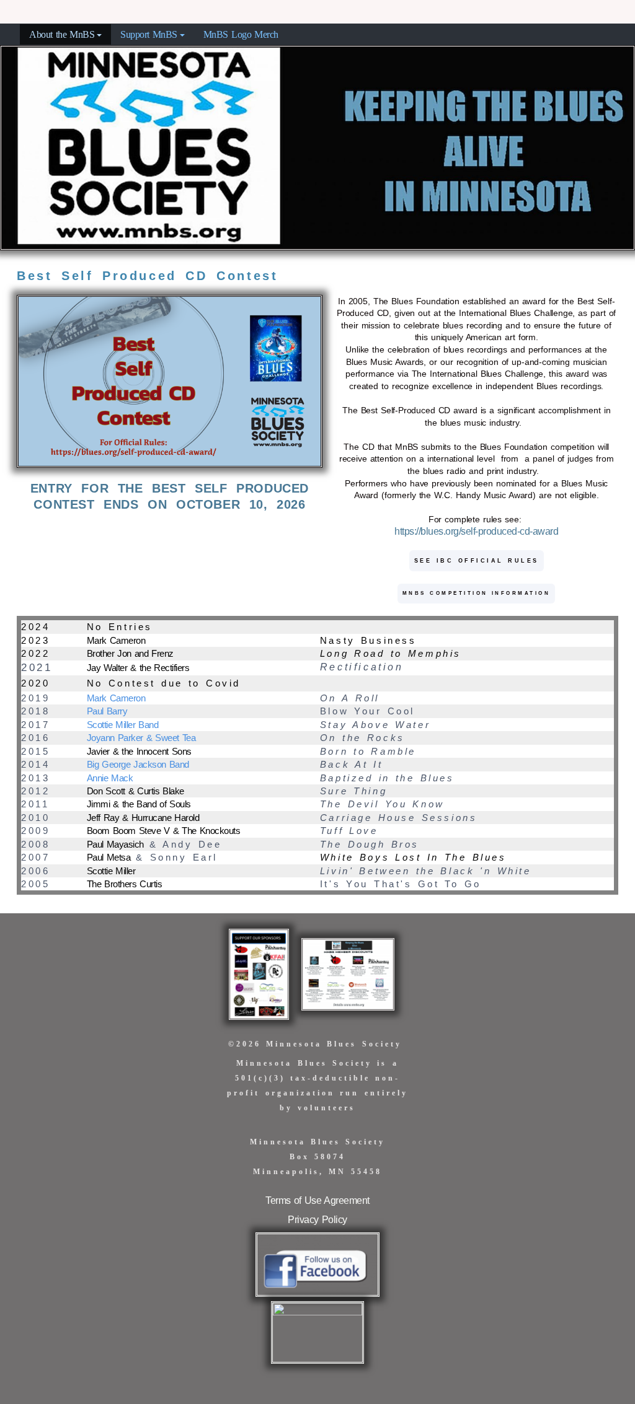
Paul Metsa (109, 857)
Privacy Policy (317, 1219)
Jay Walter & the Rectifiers (138, 667)
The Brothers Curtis (124, 884)
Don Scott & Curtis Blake (135, 791)
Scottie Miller (111, 871)
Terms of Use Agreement (317, 1200)
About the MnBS (61, 34)
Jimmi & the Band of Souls (139, 804)
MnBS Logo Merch (240, 34)
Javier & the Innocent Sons (139, 751)
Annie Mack (110, 778)
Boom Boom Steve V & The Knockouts (164, 830)
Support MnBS (148, 34)
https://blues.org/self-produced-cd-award (476, 531)
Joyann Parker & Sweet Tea (141, 737)
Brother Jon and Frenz (130, 653)
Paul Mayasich (115, 844)
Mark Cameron (118, 640)
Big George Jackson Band (138, 764)
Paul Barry (107, 711)
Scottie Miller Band (123, 724)
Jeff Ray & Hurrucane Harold (143, 817)
